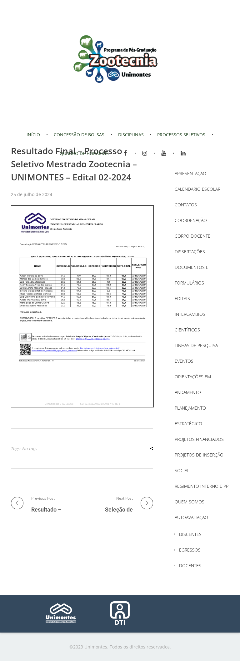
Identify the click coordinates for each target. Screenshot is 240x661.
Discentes (190, 534)
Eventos (184, 361)
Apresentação (190, 173)
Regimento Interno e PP (201, 486)
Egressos (190, 550)
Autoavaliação (191, 517)
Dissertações (190, 252)
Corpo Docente (192, 236)
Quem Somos (189, 502)
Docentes (190, 565)
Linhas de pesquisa (196, 345)
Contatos (186, 205)
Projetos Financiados (199, 439)
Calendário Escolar (197, 189)
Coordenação (191, 220)
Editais (182, 298)
